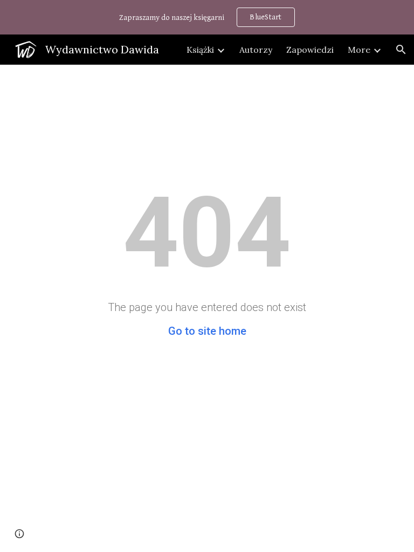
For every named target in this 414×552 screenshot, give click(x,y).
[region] (207, 17)
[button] (401, 50)
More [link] (359, 49)
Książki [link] (200, 49)
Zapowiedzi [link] (310, 49)
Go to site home (207, 331)
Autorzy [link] (255, 49)
